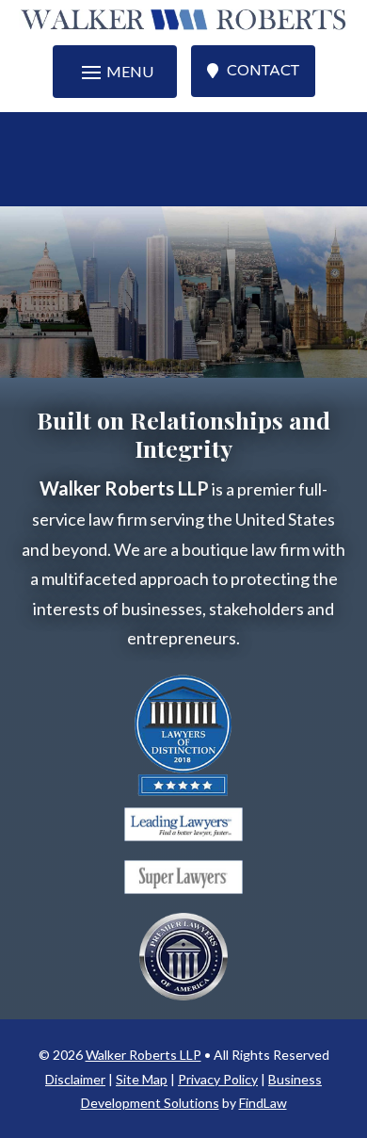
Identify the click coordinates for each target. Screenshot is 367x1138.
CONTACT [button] (263, 70)
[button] (115, 71)
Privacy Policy (218, 1079)
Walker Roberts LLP (143, 1055)
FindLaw (263, 1103)
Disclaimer (75, 1079)
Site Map (142, 1079)
